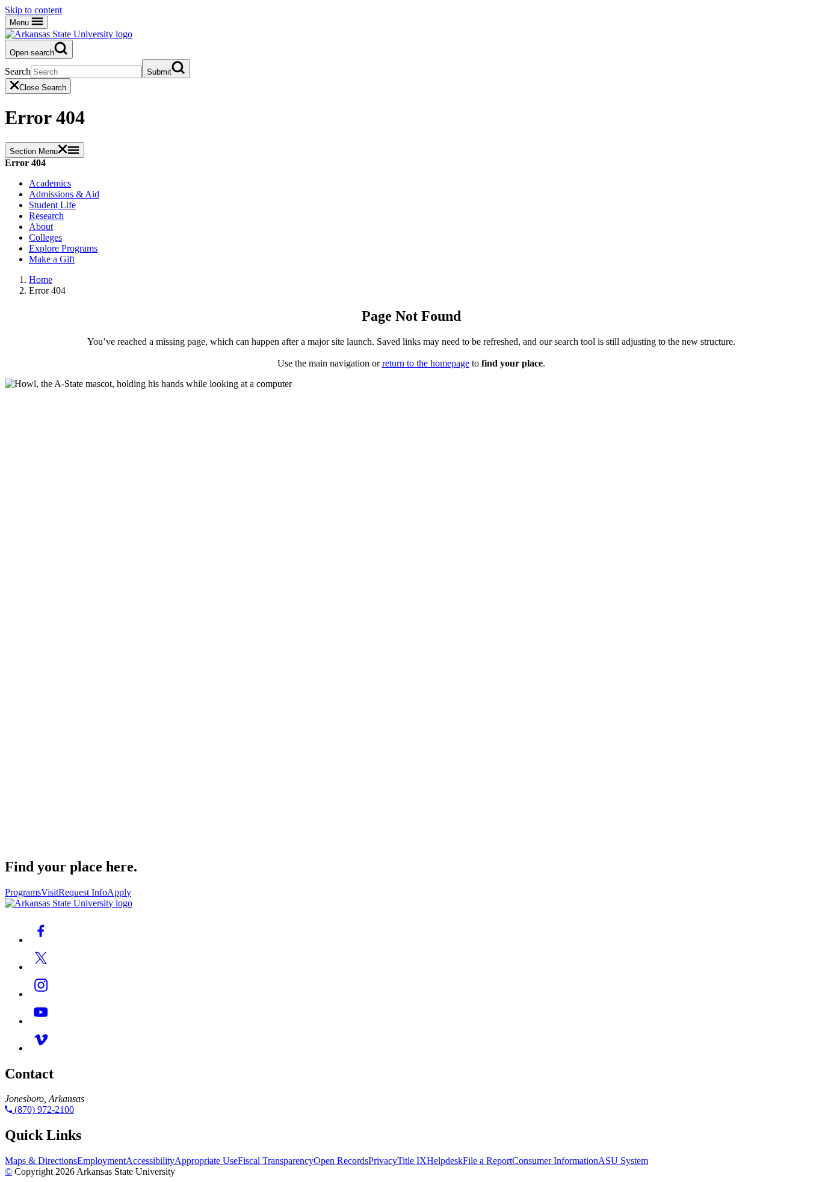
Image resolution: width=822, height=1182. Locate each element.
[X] (41, 967)
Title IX (412, 1161)
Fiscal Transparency (276, 1161)
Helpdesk (445, 1161)
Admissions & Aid (64, 194)
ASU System (623, 1161)
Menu (20, 22)
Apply (119, 892)
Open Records (341, 1161)
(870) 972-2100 (43, 1109)
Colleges (45, 237)
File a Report (487, 1161)
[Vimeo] (41, 1048)
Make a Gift (52, 259)
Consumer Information (555, 1161)
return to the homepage (425, 363)
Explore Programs (63, 248)
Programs (23, 892)
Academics (50, 183)
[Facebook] (41, 940)
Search (18, 71)
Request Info (82, 892)
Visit (49, 892)
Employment (101, 1161)
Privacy (382, 1161)
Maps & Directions (41, 1161)
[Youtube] (41, 1021)
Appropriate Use (206, 1161)
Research (46, 216)
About (41, 226)
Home (40, 279)
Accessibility (150, 1161)
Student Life (52, 205)
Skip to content (33, 10)
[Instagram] (41, 994)
